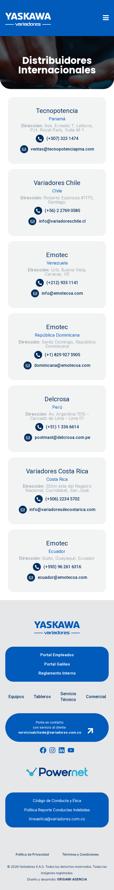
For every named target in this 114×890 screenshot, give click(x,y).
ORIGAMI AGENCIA (72, 879)
